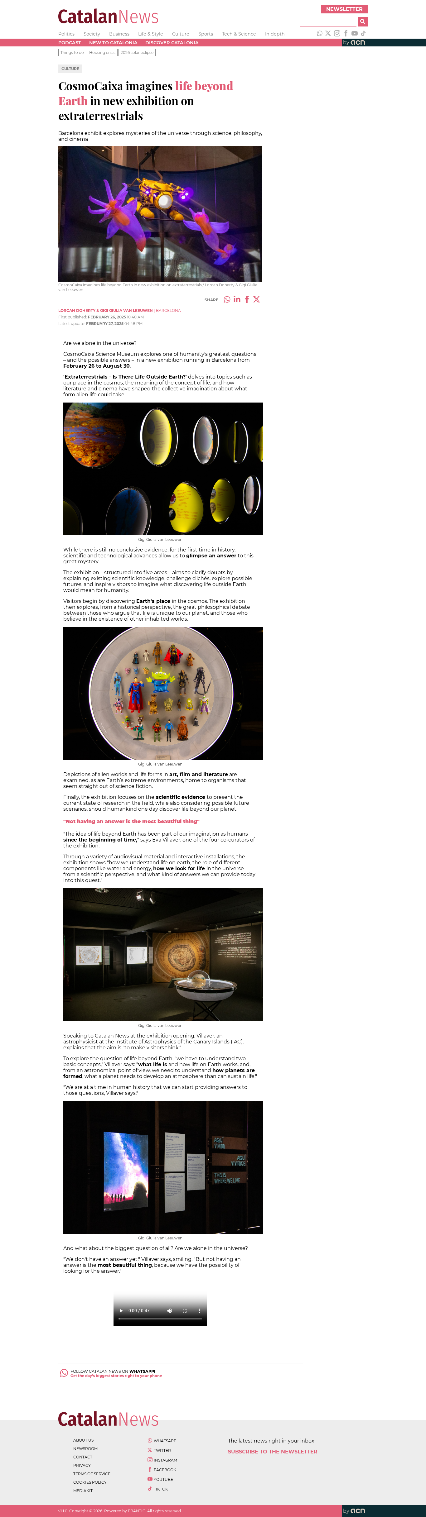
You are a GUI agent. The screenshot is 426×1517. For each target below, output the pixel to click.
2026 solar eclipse (137, 52)
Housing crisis (102, 52)
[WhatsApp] (319, 34)
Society (92, 34)
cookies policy (90, 1482)
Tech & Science (239, 34)
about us (83, 1440)
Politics (66, 34)
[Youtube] (354, 34)
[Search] (363, 21)
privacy (82, 1465)
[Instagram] (337, 34)
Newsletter (344, 9)
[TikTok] (363, 34)
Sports (205, 34)
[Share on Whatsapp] (227, 300)
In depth (275, 34)
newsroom (85, 1448)
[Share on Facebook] (247, 300)
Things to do (72, 52)
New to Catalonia (113, 42)
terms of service (91, 1474)
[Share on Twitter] (257, 300)
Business (119, 34)
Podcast (69, 42)
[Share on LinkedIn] (237, 300)
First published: (73, 317)
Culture (180, 34)
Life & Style (150, 34)
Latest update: (72, 323)
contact (82, 1457)
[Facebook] (345, 34)
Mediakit (83, 1490)
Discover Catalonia (172, 42)
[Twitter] (328, 34)
